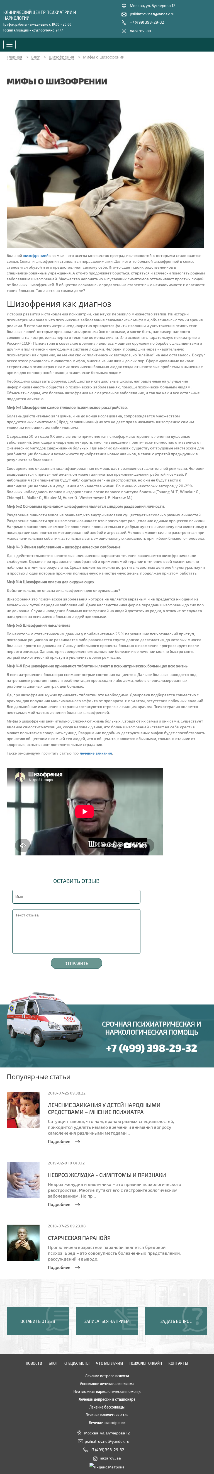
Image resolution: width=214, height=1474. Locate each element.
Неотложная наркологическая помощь (107, 1390)
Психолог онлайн (146, 1362)
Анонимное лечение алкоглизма (107, 1383)
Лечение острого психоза (107, 1375)
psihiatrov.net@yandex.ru (152, 13)
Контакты (178, 1362)
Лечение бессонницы (107, 1406)
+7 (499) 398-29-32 (147, 22)
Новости (34, 1362)
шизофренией (35, 255)
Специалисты (76, 1362)
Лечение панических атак (107, 1414)
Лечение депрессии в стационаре (107, 1398)
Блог (53, 1362)
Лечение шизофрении (107, 1422)
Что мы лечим (109, 1362)
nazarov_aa (140, 30)
